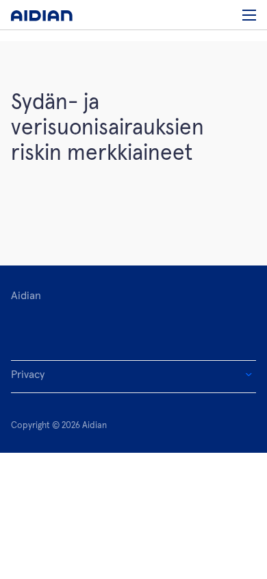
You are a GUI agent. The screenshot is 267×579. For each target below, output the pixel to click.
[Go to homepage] (42, 14)
